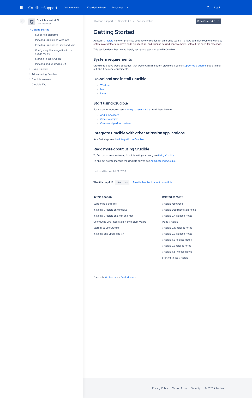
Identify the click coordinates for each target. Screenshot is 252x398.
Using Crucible (40, 69)
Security (195, 388)
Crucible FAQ (39, 84)
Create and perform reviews (115, 123)
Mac (102, 89)
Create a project (109, 119)
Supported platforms (46, 34)
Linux (103, 93)
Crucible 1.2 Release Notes (176, 239)
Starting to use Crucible (48, 58)
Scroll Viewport (128, 277)
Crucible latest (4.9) (48, 20)
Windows (105, 85)
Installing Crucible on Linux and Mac (55, 45)
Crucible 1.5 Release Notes (177, 251)
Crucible (108, 40)
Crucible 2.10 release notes (177, 227)
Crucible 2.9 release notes (176, 245)
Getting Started (40, 29)
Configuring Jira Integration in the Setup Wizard (119, 221)
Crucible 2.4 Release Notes (177, 215)
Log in (217, 7)
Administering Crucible (44, 74)
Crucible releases (41, 79)
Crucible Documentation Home (179, 209)
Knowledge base (96, 7)
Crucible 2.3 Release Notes (177, 233)
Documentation (71, 7)
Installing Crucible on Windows (52, 39)
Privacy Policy (160, 388)
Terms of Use (179, 388)
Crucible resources (172, 203)
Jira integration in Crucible (129, 139)
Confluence (110, 277)
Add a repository (109, 114)
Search (208, 7)
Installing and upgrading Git (50, 63)
